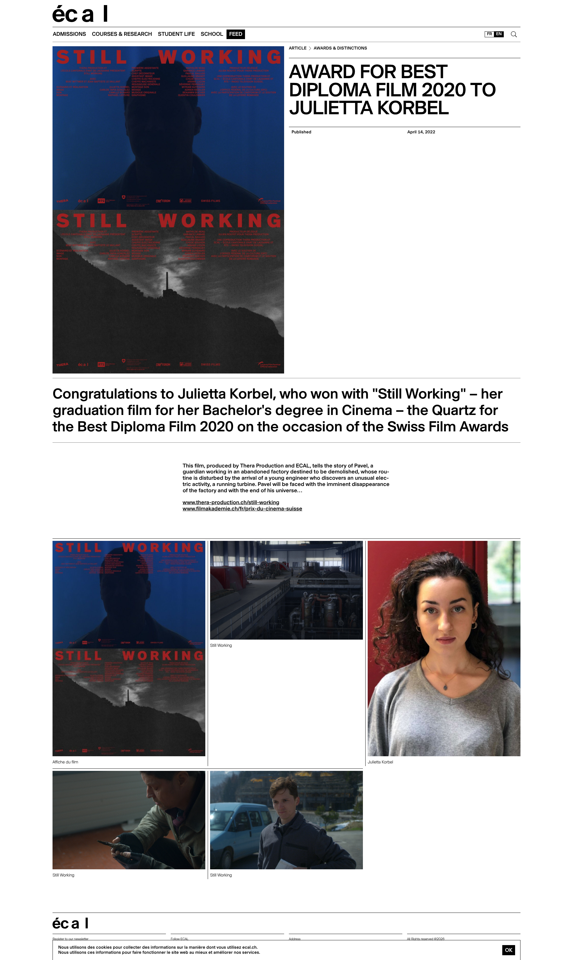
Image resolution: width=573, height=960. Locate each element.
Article (297, 48)
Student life (176, 34)
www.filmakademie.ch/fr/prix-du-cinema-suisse (242, 509)
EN (499, 34)
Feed (235, 34)
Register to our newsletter (70, 939)
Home (80, 13)
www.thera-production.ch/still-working (231, 502)
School (212, 34)
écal (70, 923)
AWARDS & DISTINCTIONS (340, 48)
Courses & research (122, 34)
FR (489, 34)
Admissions (69, 34)
